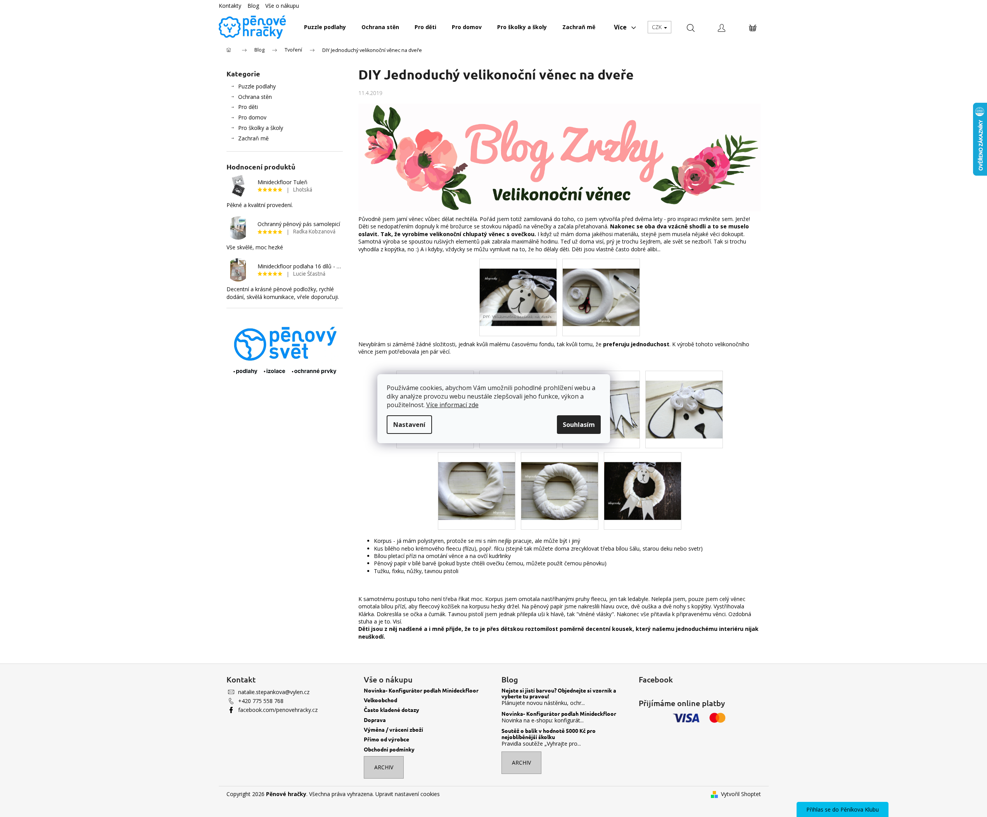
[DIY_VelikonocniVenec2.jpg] (601, 287)
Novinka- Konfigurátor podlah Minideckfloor (421, 690)
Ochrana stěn (255, 96)
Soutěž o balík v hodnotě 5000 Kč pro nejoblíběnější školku (548, 734)
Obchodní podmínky (389, 749)
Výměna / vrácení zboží (393, 729)
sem (727, 219)
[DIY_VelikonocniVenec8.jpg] (559, 480)
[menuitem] (325, 27)
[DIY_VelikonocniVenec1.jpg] (518, 287)
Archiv (383, 767)
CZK (657, 27)
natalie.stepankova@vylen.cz (273, 692)
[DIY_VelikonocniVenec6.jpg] (684, 399)
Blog (253, 5)
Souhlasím (579, 424)
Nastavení (409, 424)
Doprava (375, 720)
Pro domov (252, 117)
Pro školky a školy (260, 127)
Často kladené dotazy (391, 710)
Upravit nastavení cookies (407, 794)
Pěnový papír (390, 563)
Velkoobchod (380, 700)
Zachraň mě (253, 138)
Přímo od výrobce (386, 739)
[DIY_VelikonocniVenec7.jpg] (476, 480)
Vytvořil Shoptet (741, 794)
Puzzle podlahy (257, 86)
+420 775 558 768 (260, 701)
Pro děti (248, 107)
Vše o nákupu (282, 5)
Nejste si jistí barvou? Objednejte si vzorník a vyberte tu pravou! (558, 693)
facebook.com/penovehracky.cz (278, 709)
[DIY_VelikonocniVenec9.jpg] (642, 480)
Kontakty (230, 5)
